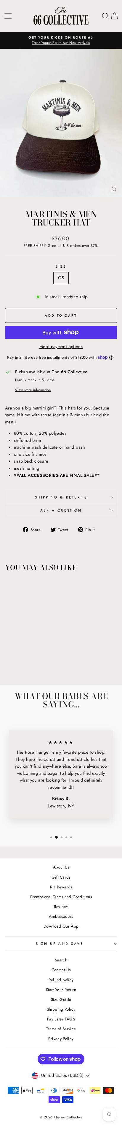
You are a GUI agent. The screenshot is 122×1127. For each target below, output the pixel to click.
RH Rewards (61, 887)
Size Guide (61, 999)
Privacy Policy (60, 1039)
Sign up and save (60, 943)
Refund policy (61, 980)
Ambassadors (61, 916)
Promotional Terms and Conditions (61, 897)
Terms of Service (61, 1029)
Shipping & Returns (61, 497)
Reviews (61, 906)
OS (61, 277)
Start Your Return (61, 990)
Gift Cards (61, 877)
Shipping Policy (61, 1009)
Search (61, 960)
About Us (61, 867)
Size (61, 266)
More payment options (61, 346)
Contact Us (61, 970)
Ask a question (61, 510)
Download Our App (61, 926)
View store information (33, 389)
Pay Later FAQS (61, 1019)
